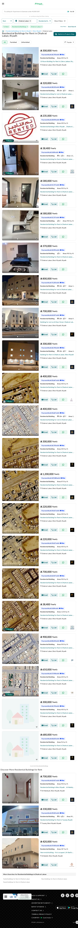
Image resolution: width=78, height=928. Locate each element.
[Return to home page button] (39, 4)
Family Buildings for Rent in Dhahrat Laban (16, 879)
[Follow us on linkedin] (72, 897)
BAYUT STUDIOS (37, 907)
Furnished (13, 42)
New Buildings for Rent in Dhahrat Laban (54, 879)
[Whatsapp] (63, 74)
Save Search (72, 26)
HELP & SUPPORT (38, 895)
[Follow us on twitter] (67, 897)
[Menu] (3, 3)
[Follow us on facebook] (62, 897)
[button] (7, 21)
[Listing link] (39, 62)
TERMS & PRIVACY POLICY (41, 914)
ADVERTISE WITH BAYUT (41, 903)
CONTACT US (36, 910)
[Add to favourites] (37, 75)
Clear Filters (63, 26)
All (5, 42)
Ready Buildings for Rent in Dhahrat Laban (16, 882)
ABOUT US (35, 899)
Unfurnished (25, 42)
